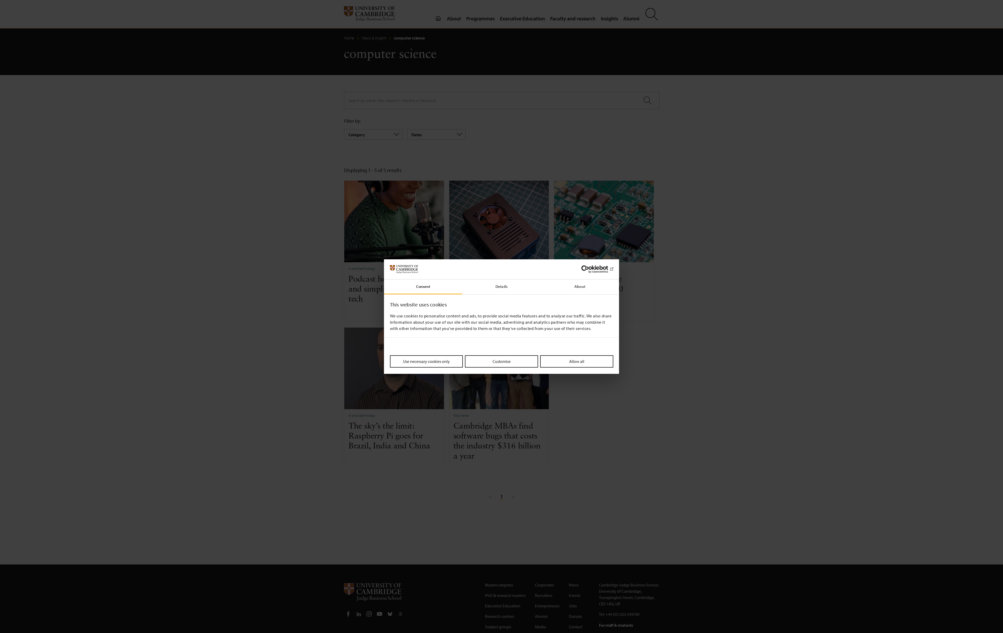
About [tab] (579, 286)
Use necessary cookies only (426, 361)
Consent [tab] (423, 286)
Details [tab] (501, 286)
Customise (502, 361)
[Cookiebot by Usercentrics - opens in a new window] (590, 269)
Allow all (576, 361)
